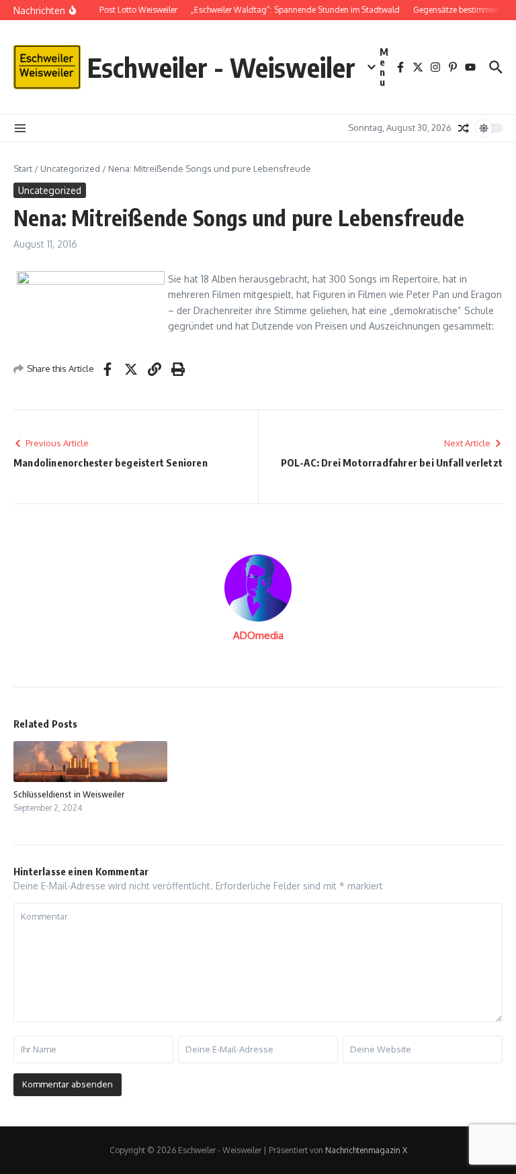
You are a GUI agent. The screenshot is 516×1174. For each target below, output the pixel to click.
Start (22, 168)
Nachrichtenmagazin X (366, 1150)
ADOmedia (258, 635)
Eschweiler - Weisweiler (221, 67)
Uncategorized (70, 168)
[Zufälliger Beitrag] (463, 128)
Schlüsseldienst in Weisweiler (68, 794)
